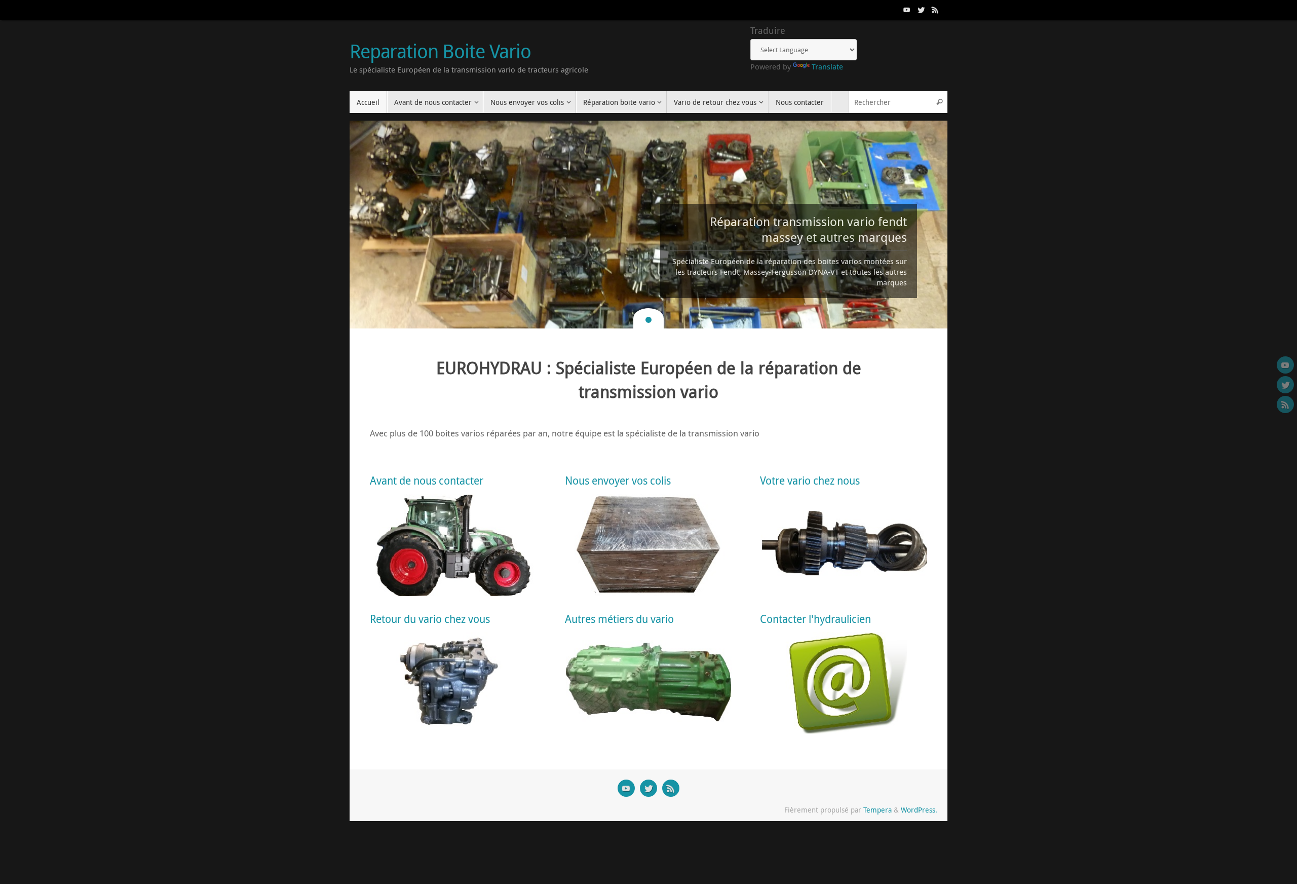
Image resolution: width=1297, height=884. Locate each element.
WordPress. (919, 810)
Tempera (877, 810)
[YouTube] (907, 10)
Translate (827, 66)
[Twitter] (921, 10)
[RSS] (935, 10)
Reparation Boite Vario (440, 51)
